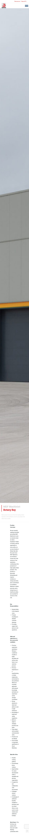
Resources (17, 1)
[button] (26, 6)
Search (23, 1)
